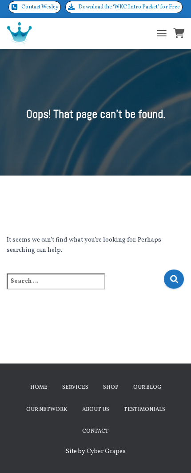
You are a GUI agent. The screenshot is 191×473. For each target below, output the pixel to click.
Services (75, 387)
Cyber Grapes (106, 451)
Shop (111, 387)
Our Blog (147, 387)
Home (39, 387)
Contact (95, 431)
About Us (95, 409)
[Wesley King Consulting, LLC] (23, 33)
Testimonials (144, 409)
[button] (34, 7)
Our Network (47, 409)
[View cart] (178, 33)
